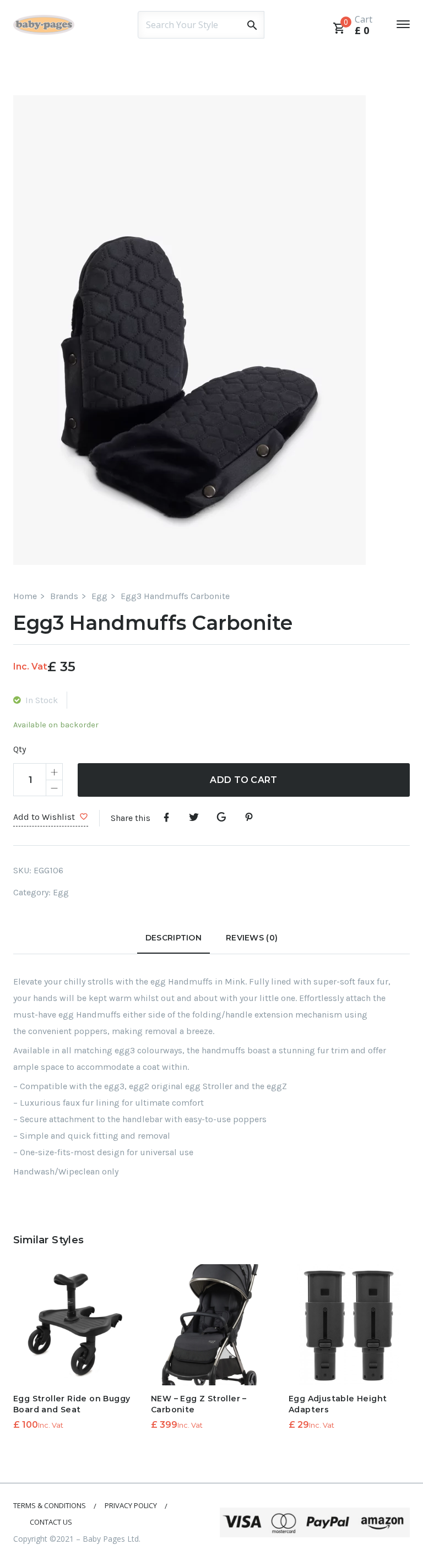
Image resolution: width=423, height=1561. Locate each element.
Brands (64, 596)
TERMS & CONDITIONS (49, 1505)
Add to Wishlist (44, 817)
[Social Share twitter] (194, 818)
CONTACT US (51, 1522)
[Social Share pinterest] (249, 818)
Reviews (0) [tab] (252, 938)
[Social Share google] (221, 818)
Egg (99, 596)
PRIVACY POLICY (131, 1505)
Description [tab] (173, 938)
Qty (19, 749)
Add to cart (244, 780)
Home (25, 596)
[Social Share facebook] (166, 818)
